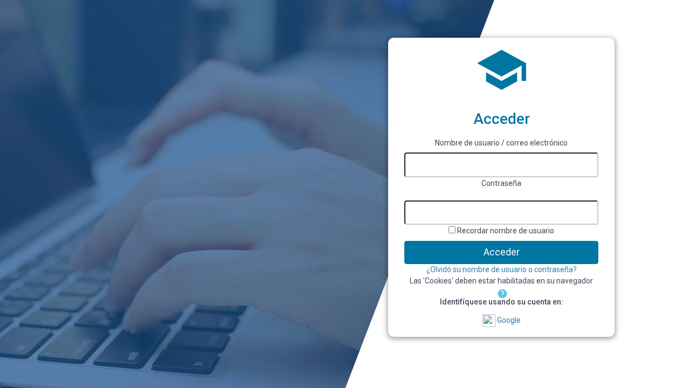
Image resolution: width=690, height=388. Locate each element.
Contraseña (501, 183)
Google (508, 320)
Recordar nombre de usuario (505, 230)
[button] (501, 292)
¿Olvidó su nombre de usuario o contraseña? (501, 269)
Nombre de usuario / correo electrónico (501, 142)
